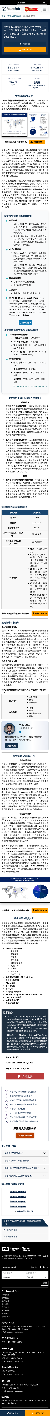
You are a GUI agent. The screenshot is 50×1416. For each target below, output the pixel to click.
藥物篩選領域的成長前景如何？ (18, 1160)
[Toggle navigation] (44, 9)
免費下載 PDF (27, 49)
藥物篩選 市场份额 (18, 1206)
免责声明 (5, 1310)
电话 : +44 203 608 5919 (12, 1342)
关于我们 (5, 1295)
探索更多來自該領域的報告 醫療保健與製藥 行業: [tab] (22, 1222)
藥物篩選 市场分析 (18, 1201)
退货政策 (5, 1307)
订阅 (45, 1283)
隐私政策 (5, 1313)
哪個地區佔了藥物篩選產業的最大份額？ (22, 1168)
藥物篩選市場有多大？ (14, 1153)
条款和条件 (6, 1316)
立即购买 (27, 1076)
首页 (3, 16)
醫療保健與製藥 (14, 16)
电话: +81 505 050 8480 (12, 1358)
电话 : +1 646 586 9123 (11, 1388)
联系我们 (5, 1301)
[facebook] (41, 1267)
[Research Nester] (11, 9)
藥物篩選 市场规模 (18, 1191)
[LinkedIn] (20, 732)
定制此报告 (11, 746)
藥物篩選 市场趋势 (18, 1196)
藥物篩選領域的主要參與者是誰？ (19, 1176)
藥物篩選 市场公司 (25, 1211)
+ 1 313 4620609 (9, 1371)
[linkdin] (44, 1267)
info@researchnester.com (12, 1332)
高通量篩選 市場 (10, 1236)
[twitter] (47, 1267)
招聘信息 (5, 1298)
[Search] (44, 2)
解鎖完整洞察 (26, 323)
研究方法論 (26, 44)
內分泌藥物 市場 (10, 1230)
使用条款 (5, 1304)
